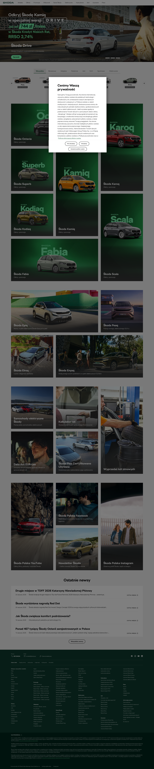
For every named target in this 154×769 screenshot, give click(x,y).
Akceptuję (84, 143)
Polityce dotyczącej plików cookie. (69, 138)
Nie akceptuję (71, 143)
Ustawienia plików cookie (78, 149)
